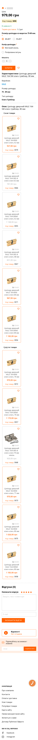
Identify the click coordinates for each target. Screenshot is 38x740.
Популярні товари (9, 706)
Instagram (11, 737)
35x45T (19, 39)
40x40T (8, 39)
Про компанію (8, 690)
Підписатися (30, 648)
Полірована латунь (13, 52)
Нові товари (7, 702)
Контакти (6, 694)
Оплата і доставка (9, 698)
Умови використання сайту (13, 714)
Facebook (10, 733)
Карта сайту (7, 710)
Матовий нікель (11, 48)
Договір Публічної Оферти (13, 722)
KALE (4, 84)
